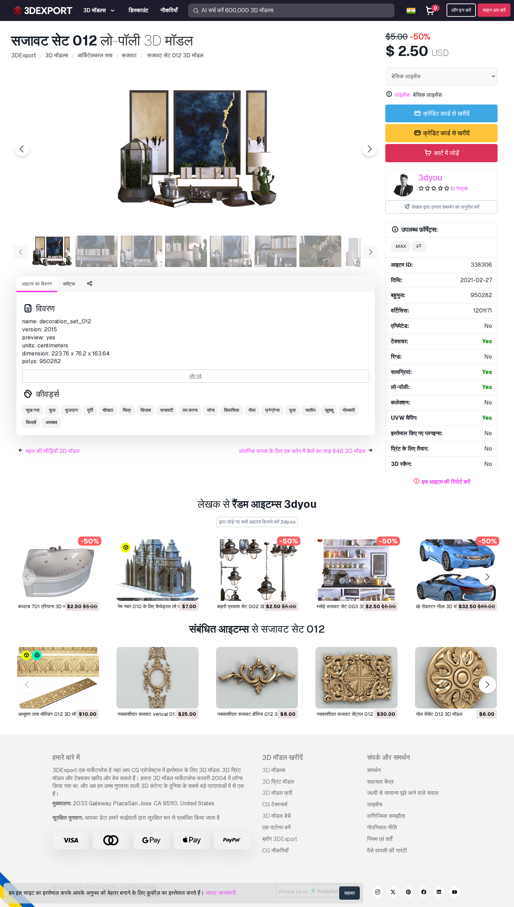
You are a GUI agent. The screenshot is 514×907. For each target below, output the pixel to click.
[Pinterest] (408, 893)
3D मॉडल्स (273, 770)
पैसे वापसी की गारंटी (387, 850)
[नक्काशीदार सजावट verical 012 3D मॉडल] (157, 677)
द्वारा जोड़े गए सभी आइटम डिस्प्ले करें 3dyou (257, 522)
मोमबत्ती (349, 410)
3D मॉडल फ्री (277, 793)
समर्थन (374, 770)
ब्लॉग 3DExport (279, 839)
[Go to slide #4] (186, 251)
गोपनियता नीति (382, 827)
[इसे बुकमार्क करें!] (89, 591)
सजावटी (166, 410)
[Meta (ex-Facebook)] (424, 893)
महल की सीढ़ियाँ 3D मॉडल (53, 451)
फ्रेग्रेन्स (272, 410)
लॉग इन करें (461, 10)
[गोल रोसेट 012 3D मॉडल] (456, 677)
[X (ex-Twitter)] (393, 893)
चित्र (127, 410)
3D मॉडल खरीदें (282, 757)
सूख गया (33, 410)
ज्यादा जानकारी (221, 893)
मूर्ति (90, 410)
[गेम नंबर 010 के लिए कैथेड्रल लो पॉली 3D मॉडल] (157, 570)
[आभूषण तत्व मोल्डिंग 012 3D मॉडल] (58, 677)
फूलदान (71, 410)
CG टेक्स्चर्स (274, 804)
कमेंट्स (69, 284)
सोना (211, 410)
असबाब (51, 422)
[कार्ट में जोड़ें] (74, 591)
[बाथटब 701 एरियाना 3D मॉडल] (58, 570)
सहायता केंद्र (380, 781)
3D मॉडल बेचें (276, 816)
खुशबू (329, 410)
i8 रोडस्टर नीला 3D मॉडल (440, 606)
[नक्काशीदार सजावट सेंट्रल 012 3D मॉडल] (356, 677)
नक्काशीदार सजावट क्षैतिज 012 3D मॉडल (254, 714)
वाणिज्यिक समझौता (386, 816)
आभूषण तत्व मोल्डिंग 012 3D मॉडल (50, 714)
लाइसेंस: (403, 95)
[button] (487, 577)
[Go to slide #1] (52, 251)
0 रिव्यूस (459, 189)
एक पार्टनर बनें (276, 827)
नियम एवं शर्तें (379, 839)
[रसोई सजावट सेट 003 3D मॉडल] (356, 570)
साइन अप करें (494, 10)
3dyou (430, 177)
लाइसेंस (375, 804)
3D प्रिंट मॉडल (278, 781)
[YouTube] (455, 893)
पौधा (252, 410)
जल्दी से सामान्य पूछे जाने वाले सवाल (403, 793)
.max (400, 246)
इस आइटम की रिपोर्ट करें (446, 481)
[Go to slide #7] (320, 251)
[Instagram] (378, 893)
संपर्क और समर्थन (388, 757)
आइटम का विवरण (37, 284)
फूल (52, 410)
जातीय (310, 410)
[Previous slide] (22, 149)
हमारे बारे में (66, 757)
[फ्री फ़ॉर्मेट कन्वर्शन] (419, 247)
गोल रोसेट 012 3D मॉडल (439, 714)
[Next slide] (369, 149)
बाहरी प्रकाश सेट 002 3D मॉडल (247, 606)
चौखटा (107, 410)
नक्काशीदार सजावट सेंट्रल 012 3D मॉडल (354, 714)
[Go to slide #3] (141, 251)
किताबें (31, 422)
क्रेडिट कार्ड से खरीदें (446, 113)
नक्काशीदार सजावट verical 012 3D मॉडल (157, 714)
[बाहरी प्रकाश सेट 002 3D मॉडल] (257, 570)
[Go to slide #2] (96, 251)
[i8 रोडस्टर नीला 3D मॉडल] (456, 570)
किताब (146, 410)
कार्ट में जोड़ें (446, 153)
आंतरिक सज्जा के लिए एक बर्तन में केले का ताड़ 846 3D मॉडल (302, 451)
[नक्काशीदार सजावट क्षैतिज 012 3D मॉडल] (257, 677)
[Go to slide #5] (231, 251)
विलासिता (231, 410)
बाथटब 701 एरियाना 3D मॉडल (45, 606)
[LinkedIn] (439, 893)
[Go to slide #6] (276, 251)
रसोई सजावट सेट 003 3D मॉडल (346, 606)
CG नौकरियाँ (275, 850)
